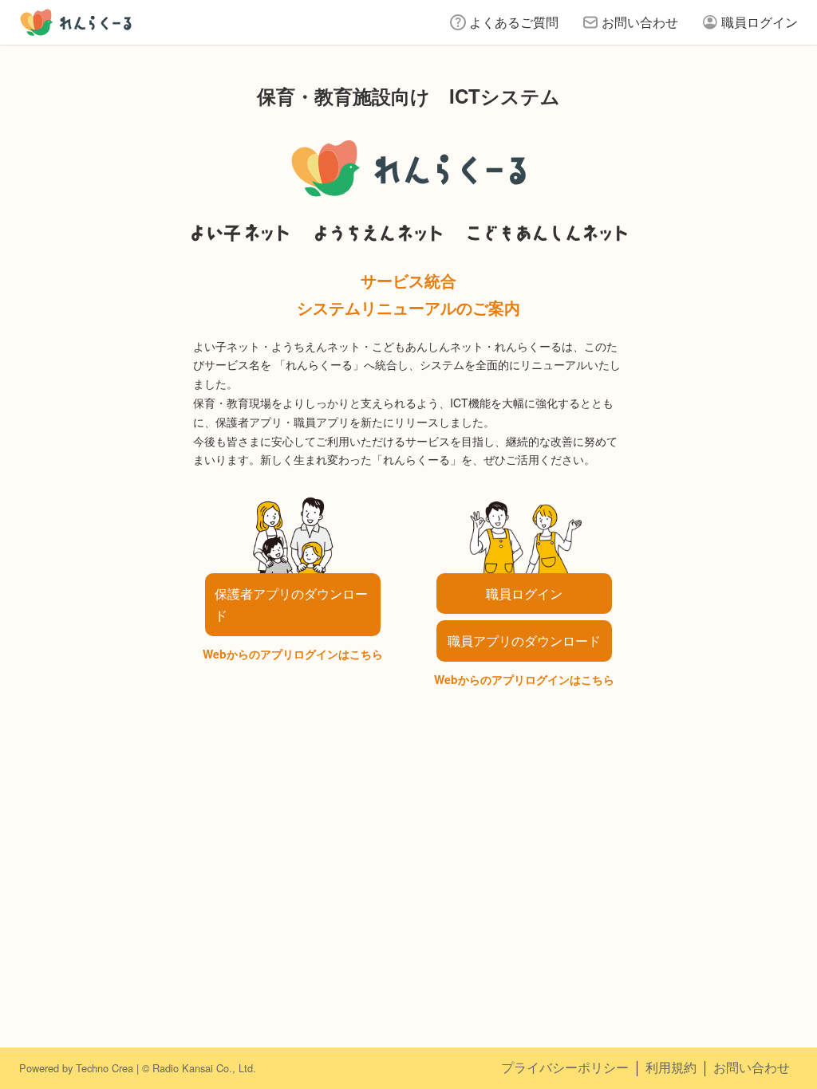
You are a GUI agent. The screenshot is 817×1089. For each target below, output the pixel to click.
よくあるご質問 (513, 22)
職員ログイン (759, 22)
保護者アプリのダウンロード (291, 604)
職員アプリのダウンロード (524, 640)
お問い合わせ (640, 22)
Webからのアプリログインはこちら (293, 654)
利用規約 (671, 1067)
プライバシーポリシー (565, 1067)
